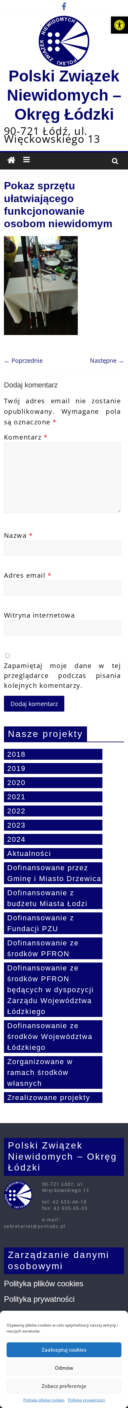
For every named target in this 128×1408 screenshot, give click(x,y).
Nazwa (18, 535)
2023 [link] (16, 825)
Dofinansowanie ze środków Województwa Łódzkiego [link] (50, 1037)
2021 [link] (16, 797)
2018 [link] (16, 754)
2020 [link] (16, 783)
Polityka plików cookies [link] (44, 1400)
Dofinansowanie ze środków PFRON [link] (43, 948)
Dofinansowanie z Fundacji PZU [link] (40, 923)
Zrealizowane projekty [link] (48, 1097)
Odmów (64, 1367)
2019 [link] (16, 768)
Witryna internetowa (39, 615)
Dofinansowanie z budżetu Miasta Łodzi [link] (47, 898)
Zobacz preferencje (64, 1386)
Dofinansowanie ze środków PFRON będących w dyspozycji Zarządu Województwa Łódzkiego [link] (50, 990)
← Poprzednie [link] (23, 360)
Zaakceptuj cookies (64, 1349)
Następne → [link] (107, 360)
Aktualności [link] (29, 853)
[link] (119, 25)
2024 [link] (16, 839)
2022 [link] (16, 811)
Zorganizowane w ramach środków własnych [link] (40, 1072)
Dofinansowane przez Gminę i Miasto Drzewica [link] (54, 873)
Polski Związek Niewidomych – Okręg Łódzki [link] (64, 95)
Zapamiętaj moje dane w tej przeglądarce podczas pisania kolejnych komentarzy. (62, 675)
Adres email (28, 575)
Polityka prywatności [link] (86, 1400)
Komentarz (26, 437)
